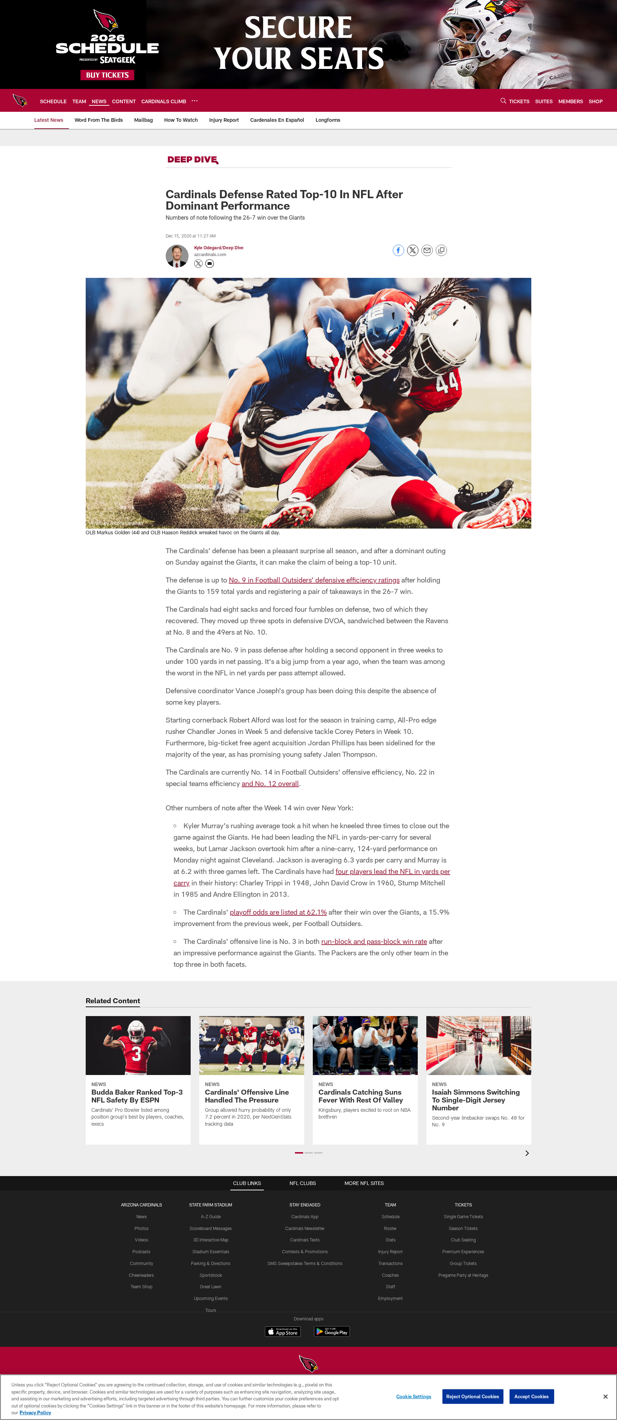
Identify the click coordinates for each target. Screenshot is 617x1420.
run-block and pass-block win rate (374, 941)
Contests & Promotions (305, 1251)
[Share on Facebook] (398, 254)
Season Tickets (463, 1228)
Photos (142, 1228)
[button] (299, 1152)
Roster (390, 1228)
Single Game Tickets (463, 1216)
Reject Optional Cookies (473, 1396)
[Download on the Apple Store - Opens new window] (283, 1332)
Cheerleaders (141, 1275)
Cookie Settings (413, 1396)
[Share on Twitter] (412, 254)
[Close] (605, 1397)
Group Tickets (463, 1263)
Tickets (463, 1204)
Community (141, 1263)
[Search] (503, 100)
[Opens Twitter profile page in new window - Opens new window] (198, 263)
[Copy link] (441, 251)
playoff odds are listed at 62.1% (278, 912)
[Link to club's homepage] (20, 100)
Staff (390, 1286)
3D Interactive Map (211, 1239)
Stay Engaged (305, 1204)
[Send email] (427, 254)
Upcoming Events (211, 1298)
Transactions (390, 1263)
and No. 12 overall (270, 783)
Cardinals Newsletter (305, 1228)
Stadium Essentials (210, 1251)
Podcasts (141, 1251)
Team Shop (141, 1286)
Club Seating (463, 1239)
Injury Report (390, 1251)
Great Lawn (210, 1286)
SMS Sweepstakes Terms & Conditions (304, 1263)
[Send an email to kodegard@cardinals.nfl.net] (209, 263)
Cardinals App (304, 1216)
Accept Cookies (532, 1396)
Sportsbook (211, 1275)
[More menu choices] (194, 101)
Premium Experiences (463, 1251)
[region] (308, 1397)
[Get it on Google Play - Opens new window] (332, 1335)
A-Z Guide (211, 1216)
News (141, 1216)
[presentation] (528, 1154)
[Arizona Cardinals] (308, 1364)
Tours (210, 1310)
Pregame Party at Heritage (463, 1275)
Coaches (390, 1275)
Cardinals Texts (305, 1239)
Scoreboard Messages (211, 1228)
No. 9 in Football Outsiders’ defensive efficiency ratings (314, 579)
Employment (390, 1298)
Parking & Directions (210, 1263)
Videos (141, 1239)
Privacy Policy (35, 1412)
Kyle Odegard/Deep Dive (219, 247)
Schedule (391, 1216)
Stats (391, 1239)
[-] (203, 160)
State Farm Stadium (210, 1204)
